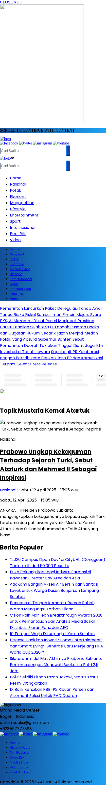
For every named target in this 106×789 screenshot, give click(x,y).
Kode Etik (17, 757)
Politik (15, 190)
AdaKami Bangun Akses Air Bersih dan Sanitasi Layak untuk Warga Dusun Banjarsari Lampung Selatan (54, 590)
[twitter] (25, 143)
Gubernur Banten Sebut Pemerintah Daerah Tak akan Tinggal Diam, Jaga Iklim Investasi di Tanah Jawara (52, 345)
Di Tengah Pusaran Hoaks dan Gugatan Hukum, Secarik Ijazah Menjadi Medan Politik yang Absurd (49, 333)
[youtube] (61, 143)
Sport (15, 221)
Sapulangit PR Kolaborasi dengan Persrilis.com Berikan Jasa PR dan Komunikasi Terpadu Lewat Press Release (51, 358)
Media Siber (19, 762)
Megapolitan (22, 203)
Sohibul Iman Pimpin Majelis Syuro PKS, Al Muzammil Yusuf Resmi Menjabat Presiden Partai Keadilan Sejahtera (50, 321)
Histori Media (20, 747)
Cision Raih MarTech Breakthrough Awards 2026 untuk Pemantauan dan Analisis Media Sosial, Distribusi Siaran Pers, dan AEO (56, 621)
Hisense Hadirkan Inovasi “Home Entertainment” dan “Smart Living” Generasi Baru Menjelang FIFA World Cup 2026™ (56, 646)
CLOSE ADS (11, 2)
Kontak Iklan (19, 772)
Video (15, 240)
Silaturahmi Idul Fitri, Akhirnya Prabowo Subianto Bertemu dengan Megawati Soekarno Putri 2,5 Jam (56, 665)
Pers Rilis (18, 234)
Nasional (18, 184)
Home (15, 178)
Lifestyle (18, 209)
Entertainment (24, 215)
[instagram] (42, 143)
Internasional (22, 227)
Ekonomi (18, 196)
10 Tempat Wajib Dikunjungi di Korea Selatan (52, 634)
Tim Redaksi (19, 752)
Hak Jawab (19, 767)
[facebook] (9, 143)
